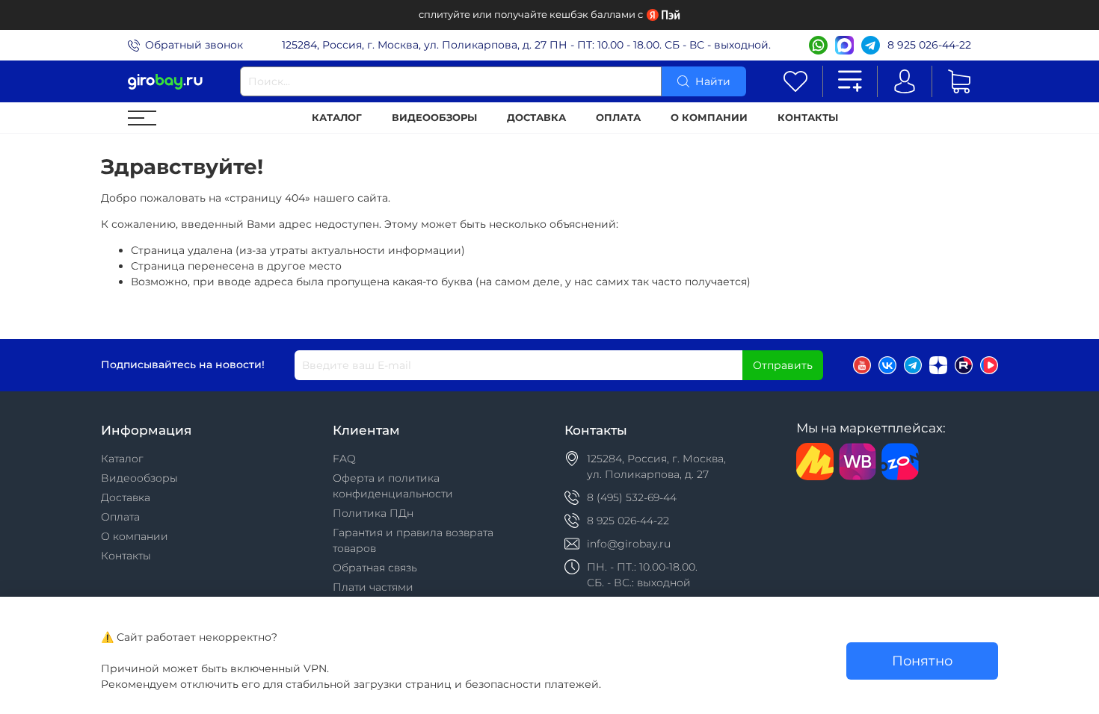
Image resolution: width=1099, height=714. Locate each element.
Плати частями (373, 587)
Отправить (783, 365)
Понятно (922, 660)
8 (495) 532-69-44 (632, 497)
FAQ (344, 458)
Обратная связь (375, 567)
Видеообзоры (434, 117)
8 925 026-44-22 (929, 45)
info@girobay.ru (629, 543)
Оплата (618, 117)
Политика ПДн (373, 513)
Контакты (808, 117)
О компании (709, 117)
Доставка (536, 117)
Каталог (337, 117)
